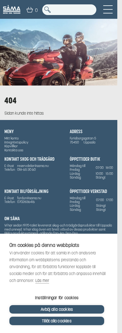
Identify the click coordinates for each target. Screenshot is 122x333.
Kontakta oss (13, 150)
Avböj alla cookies (57, 309)
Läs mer (42, 280)
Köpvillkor (11, 146)
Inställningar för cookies (57, 297)
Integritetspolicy (16, 142)
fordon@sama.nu (29, 198)
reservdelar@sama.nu (33, 166)
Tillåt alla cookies (57, 321)
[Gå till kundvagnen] (30, 10)
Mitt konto (11, 138)
